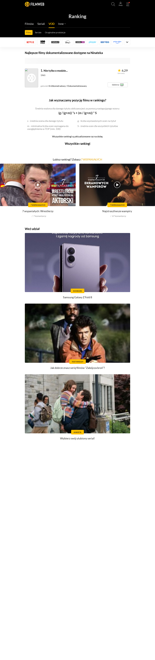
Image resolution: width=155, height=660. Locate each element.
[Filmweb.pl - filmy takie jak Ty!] (34, 4)
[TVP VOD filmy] (104, 42)
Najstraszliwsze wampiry (117, 211)
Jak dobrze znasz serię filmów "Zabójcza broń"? (77, 367)
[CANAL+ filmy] (55, 42)
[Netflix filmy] (30, 42)
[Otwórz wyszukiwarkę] (113, 4)
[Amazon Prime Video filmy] (117, 42)
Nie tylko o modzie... (56, 70)
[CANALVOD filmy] (80, 42)
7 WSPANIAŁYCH (91, 159)
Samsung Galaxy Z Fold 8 (77, 297)
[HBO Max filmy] (42, 42)
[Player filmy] (92, 42)
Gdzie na (115, 85)
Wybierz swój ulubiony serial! (77, 438)
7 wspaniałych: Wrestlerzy (37, 211)
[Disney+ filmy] (67, 42)
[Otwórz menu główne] (127, 4)
